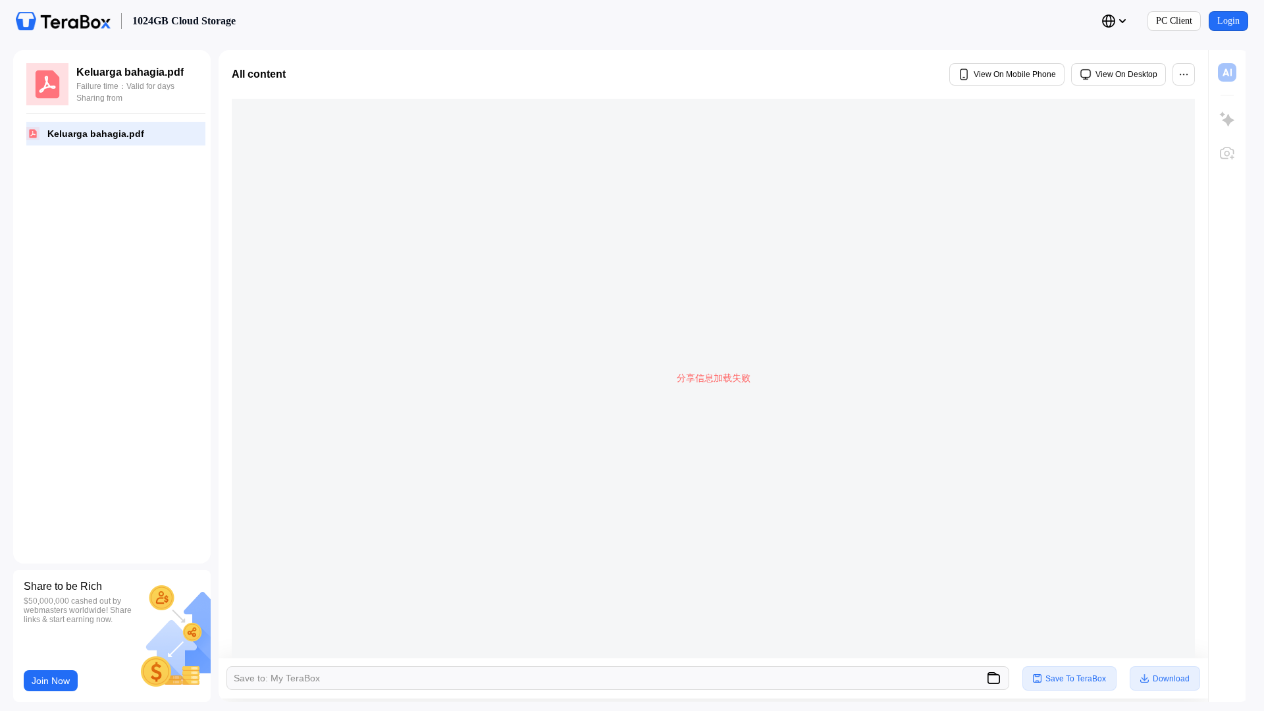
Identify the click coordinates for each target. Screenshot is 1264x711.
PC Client (1174, 21)
